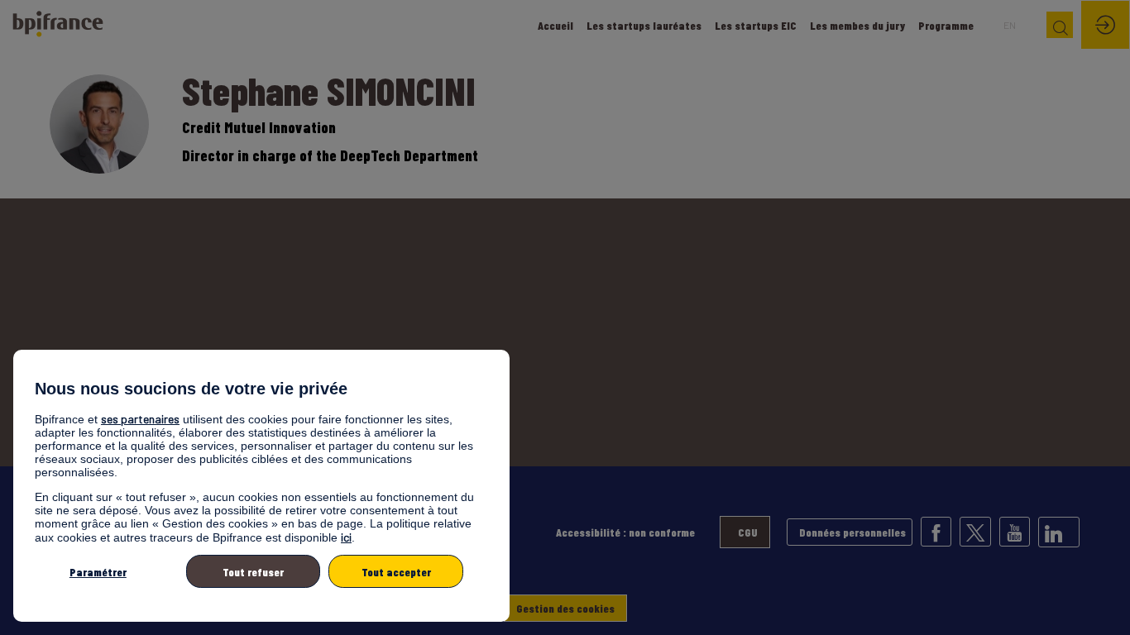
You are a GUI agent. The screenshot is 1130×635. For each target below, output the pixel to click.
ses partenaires (140, 419)
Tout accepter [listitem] (396, 572)
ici (346, 537)
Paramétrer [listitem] (98, 572)
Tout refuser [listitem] (253, 572)
